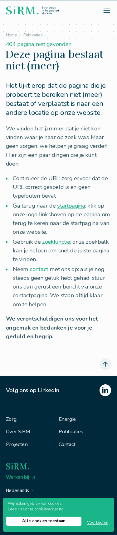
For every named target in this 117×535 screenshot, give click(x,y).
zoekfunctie (56, 242)
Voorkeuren (97, 522)
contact (39, 269)
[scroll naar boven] (105, 364)
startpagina (71, 206)
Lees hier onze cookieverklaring (35, 509)
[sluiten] (68, 263)
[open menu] (107, 10)
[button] (20, 489)
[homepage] (32, 10)
